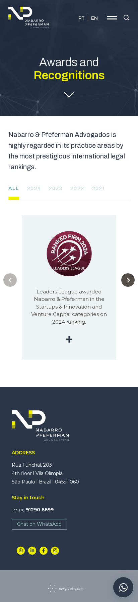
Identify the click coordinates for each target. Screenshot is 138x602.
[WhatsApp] (21, 551)
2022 (77, 188)
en (94, 18)
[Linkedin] (32, 551)
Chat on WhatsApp (39, 524)
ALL (13, 188)
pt (81, 18)
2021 (98, 188)
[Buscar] (127, 18)
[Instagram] (55, 551)
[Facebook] (44, 551)
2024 (34, 188)
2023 (55, 188)
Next (128, 280)
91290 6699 (33, 510)
